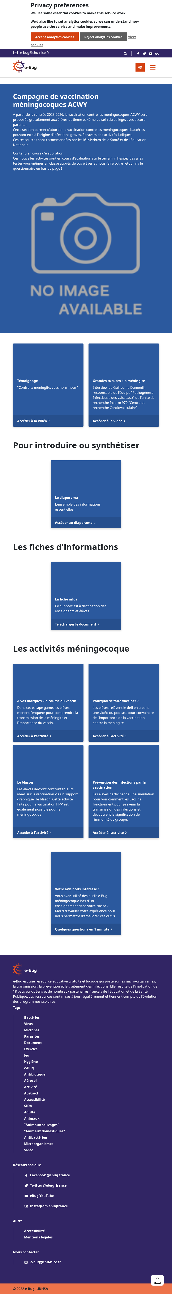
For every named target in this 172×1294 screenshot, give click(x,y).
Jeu (26, 1055)
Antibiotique (34, 1074)
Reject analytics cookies (103, 37)
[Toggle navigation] (152, 67)
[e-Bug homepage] (24, 67)
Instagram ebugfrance (49, 1206)
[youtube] (151, 53)
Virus (28, 1023)
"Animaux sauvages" (41, 1124)
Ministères (92, 139)
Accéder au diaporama (74, 522)
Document (33, 1042)
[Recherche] (125, 53)
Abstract (31, 1093)
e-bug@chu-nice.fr (34, 52)
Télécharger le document (75, 624)
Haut (157, 1283)
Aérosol (30, 1080)
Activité (30, 1087)
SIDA (28, 1106)
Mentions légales (38, 1237)
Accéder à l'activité (32, 736)
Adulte (29, 1112)
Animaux (31, 1118)
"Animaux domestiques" (44, 1131)
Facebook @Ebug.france (50, 1175)
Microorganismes (38, 1143)
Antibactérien (35, 1137)
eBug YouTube (42, 1195)
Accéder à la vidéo (32, 421)
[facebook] (138, 53)
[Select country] (140, 67)
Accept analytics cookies (54, 37)
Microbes (31, 1030)
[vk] (157, 53)
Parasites (32, 1036)
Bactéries (32, 1017)
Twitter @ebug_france (48, 1185)
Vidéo (28, 1150)
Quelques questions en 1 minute (82, 929)
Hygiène (31, 1061)
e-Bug (29, 1068)
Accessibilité (34, 1099)
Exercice (31, 1049)
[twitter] (144, 53)
